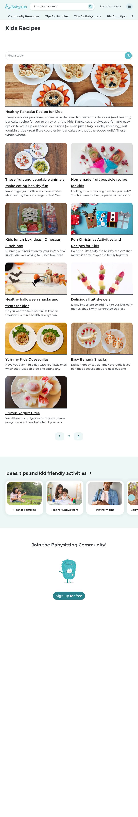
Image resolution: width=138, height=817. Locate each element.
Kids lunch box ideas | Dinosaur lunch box (32, 242)
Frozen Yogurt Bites (22, 413)
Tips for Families (56, 16)
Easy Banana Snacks (89, 359)
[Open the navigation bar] (129, 6)
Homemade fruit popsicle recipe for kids (99, 182)
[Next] (78, 436)
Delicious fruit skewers (90, 299)
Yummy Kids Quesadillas (26, 359)
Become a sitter (110, 6)
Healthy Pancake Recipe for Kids (33, 112)
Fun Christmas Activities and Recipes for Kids (96, 242)
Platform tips (116, 16)
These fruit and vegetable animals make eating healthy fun (34, 182)
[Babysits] (16, 6)
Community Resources (23, 16)
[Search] (128, 55)
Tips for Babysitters (87, 16)
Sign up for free (69, 596)
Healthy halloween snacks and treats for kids (32, 302)
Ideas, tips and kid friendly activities (46, 473)
